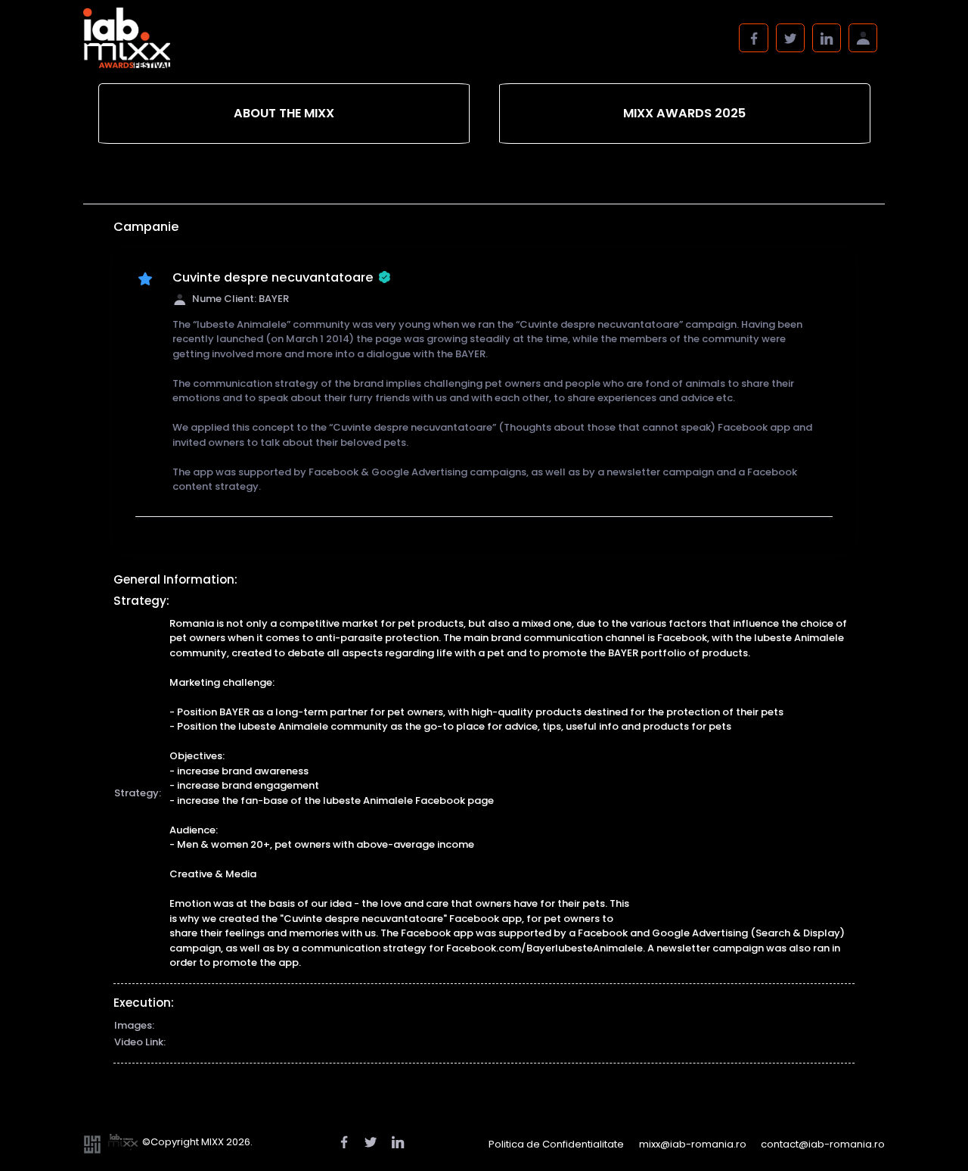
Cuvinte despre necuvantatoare (273, 277)
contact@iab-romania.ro (823, 1144)
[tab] (284, 114)
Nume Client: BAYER (240, 298)
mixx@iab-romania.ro (692, 1144)
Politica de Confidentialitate (556, 1144)
